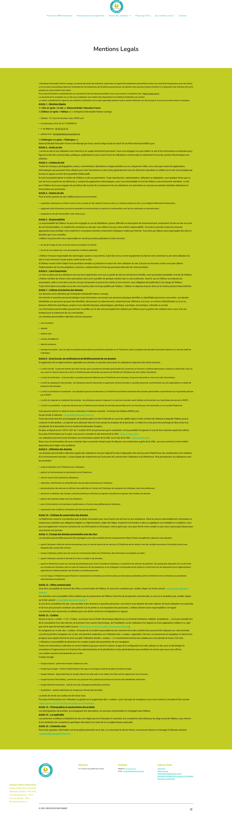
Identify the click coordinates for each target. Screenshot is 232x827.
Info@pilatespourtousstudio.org (66, 134)
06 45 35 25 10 (61, 129)
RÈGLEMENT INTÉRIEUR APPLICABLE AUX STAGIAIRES (175, 776)
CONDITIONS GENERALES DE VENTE (169, 774)
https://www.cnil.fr (141, 438)
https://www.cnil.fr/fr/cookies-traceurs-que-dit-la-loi (104, 626)
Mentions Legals (163, 771)
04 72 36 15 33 (131, 769)
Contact (182, 15)
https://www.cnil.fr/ (151, 94)
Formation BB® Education (59, 15)
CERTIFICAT (161, 769)
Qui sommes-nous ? (164, 15)
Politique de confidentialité (166, 779)
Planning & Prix (143, 15)
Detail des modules (118, 15)
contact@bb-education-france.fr (79, 415)
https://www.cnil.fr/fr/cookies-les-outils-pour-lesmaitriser (67, 703)
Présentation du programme (91, 15)
